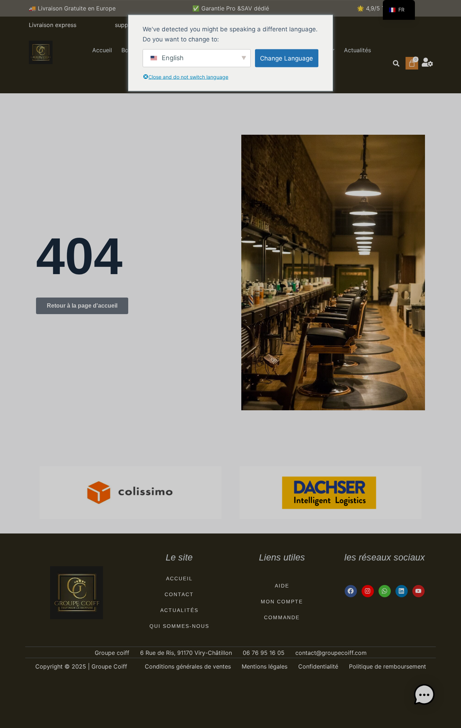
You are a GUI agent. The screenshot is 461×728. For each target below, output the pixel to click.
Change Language (286, 58)
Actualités (357, 50)
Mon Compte (282, 601)
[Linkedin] (401, 591)
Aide (282, 586)
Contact (179, 594)
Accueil (102, 50)
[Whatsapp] (385, 591)
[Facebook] (351, 591)
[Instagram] (368, 591)
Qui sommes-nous (179, 626)
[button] (396, 63)
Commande (282, 617)
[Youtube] (418, 591)
